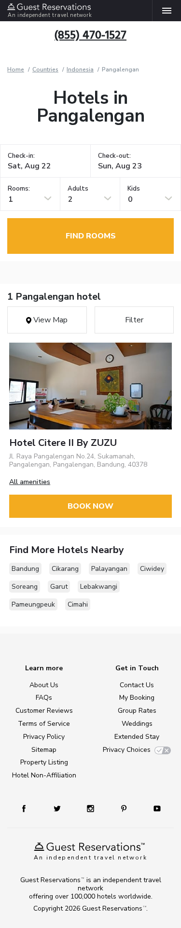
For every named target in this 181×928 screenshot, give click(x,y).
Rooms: (19, 189)
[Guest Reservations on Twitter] (58, 808)
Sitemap (43, 749)
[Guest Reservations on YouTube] (153, 808)
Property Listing (44, 762)
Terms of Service (44, 723)
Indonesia (80, 69)
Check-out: (114, 156)
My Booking (136, 697)
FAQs (44, 697)
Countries (45, 69)
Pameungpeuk (33, 604)
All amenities (29, 481)
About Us (43, 685)
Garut (59, 586)
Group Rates (137, 710)
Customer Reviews (44, 710)
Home (15, 69)
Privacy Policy (44, 736)
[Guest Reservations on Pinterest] (124, 808)
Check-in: (21, 156)
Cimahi (78, 604)
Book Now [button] (90, 506)
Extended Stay (136, 736)
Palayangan (109, 568)
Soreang (25, 586)
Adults (78, 189)
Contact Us (137, 685)
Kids (133, 189)
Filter (134, 320)
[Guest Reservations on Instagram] (91, 808)
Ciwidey (152, 568)
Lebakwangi (98, 586)
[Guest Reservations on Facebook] (28, 808)
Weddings (137, 723)
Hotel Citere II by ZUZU (63, 442)
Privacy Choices (127, 749)
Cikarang (65, 568)
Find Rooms (91, 236)
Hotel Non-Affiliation (44, 775)
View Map (49, 320)
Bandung (25, 568)
